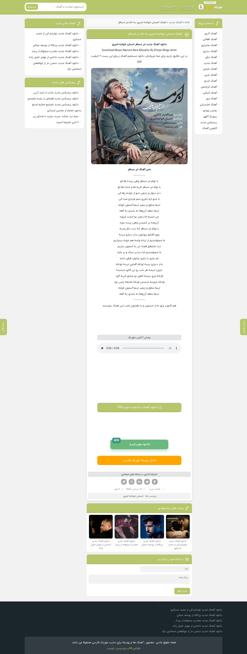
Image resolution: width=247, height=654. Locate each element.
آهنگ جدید (187, 7)
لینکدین (139, 482)
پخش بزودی (210, 110)
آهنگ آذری (211, 33)
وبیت (110, 648)
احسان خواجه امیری (133, 496)
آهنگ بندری (210, 51)
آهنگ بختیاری (209, 45)
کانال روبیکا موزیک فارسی (139, 460)
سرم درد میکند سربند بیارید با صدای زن (56, 116)
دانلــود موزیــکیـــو (132, 443)
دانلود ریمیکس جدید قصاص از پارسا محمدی (53, 98)
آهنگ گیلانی (210, 93)
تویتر (147, 482)
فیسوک (155, 482)
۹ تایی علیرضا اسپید (67, 122)
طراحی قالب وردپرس (128, 648)
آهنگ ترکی (211, 57)
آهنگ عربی (210, 75)
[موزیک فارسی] (209, 7)
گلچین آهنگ (209, 128)
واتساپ (131, 482)
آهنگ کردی (210, 81)
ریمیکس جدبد (208, 122)
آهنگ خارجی (210, 69)
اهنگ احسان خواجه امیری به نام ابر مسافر (155, 34)
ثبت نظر (182, 591)
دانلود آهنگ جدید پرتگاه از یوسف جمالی (56, 45)
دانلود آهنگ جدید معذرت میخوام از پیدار (55, 51)
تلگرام (124, 482)
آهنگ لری (211, 98)
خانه (187, 22)
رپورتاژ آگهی (210, 116)
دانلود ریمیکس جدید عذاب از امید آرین (56, 93)
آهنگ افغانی (210, 39)
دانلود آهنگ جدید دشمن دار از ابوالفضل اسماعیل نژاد (192, 631)
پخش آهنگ (169, 7)
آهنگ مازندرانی (208, 104)
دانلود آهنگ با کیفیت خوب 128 (137, 407)
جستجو (32, 6)
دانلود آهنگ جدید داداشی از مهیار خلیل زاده (54, 57)
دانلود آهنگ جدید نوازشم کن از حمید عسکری (196, 610)
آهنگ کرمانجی (209, 87)
